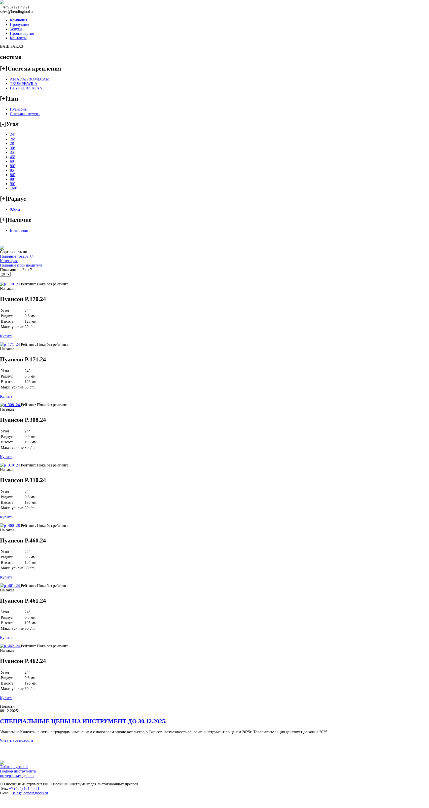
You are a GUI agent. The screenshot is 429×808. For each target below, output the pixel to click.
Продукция (19, 24)
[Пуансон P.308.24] (10, 405)
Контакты (18, 38)
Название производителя (21, 265)
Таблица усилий (14, 767)
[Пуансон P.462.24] (10, 646)
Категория (9, 261)
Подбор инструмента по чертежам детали (18, 773)
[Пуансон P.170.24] (10, 284)
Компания (18, 20)
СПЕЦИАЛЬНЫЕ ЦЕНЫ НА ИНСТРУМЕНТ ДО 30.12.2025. (83, 721)
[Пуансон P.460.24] (10, 525)
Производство (22, 33)
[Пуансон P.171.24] (10, 344)
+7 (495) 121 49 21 (24, 788)
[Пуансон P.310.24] (10, 465)
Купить (6, 336)
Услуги (16, 29)
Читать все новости (16, 740)
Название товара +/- (17, 256)
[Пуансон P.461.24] (10, 585)
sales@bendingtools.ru (30, 793)
